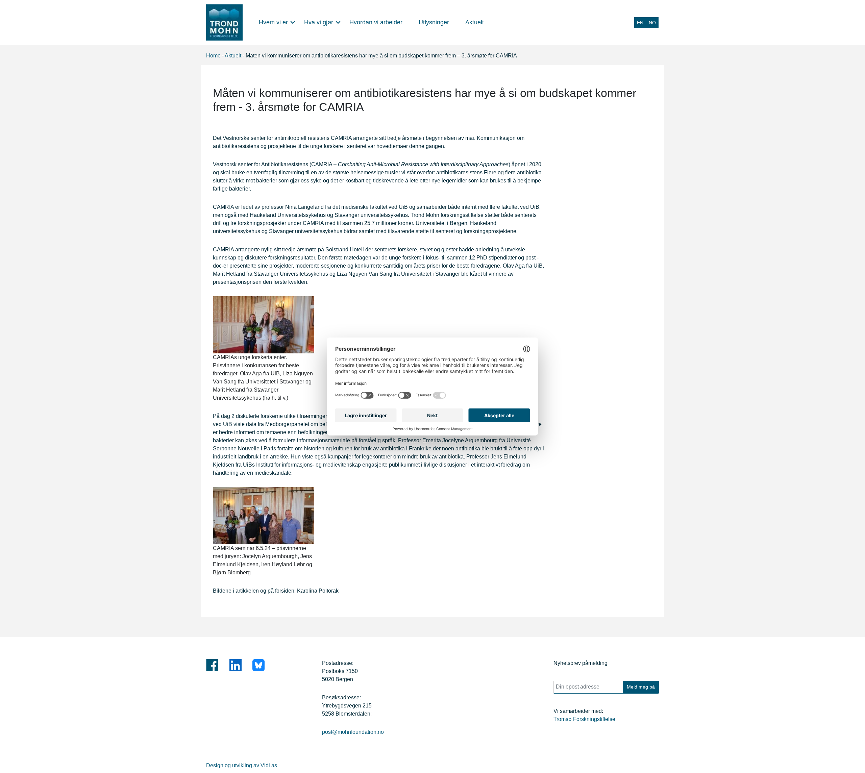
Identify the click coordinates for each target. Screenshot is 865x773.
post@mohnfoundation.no (353, 732)
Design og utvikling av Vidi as (241, 765)
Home (213, 55)
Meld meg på (641, 687)
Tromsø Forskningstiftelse (584, 719)
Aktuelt (233, 55)
